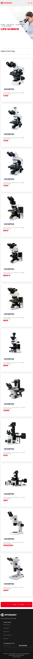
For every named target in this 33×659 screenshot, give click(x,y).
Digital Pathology (8, 51)
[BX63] (16, 350)
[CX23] (16, 80)
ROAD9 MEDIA (17, 657)
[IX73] (16, 440)
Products (7, 624)
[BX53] (16, 305)
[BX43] (16, 215)
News (6, 638)
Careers (7, 628)
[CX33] (16, 125)
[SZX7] (16, 575)
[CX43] (16, 170)
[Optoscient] (6, 3)
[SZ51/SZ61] (16, 530)
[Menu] (31, 3)
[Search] (29, 3)
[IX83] (16, 485)
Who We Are (8, 635)
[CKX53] (16, 395)
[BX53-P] (16, 260)
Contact (7, 631)
